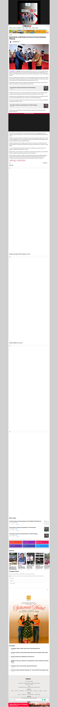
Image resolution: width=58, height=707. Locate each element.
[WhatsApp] (42, 699)
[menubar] (10, 26)
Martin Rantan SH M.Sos (21, 160)
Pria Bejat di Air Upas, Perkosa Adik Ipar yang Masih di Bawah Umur (24, 666)
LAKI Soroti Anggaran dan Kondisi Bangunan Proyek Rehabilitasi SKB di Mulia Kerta (25, 521)
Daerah (10, 34)
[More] (42, 524)
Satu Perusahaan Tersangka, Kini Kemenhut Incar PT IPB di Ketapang (22, 87)
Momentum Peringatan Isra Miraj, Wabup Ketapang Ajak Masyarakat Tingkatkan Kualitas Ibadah (29, 652)
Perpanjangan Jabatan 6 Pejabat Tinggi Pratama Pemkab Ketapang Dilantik (25, 648)
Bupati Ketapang (13, 160)
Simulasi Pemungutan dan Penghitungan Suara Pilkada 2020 (22, 656)
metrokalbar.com (16, 41)
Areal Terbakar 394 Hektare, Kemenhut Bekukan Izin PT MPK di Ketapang (23, 105)
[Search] (47, 26)
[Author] (10, 42)
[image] (46, 523)
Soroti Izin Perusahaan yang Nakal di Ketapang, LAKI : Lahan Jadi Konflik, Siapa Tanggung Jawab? (29, 670)
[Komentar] (14, 699)
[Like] (11, 699)
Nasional (12, 550)
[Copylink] (45, 699)
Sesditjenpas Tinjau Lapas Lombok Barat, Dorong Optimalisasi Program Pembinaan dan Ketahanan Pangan (30, 661)
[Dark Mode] (48, 26)
